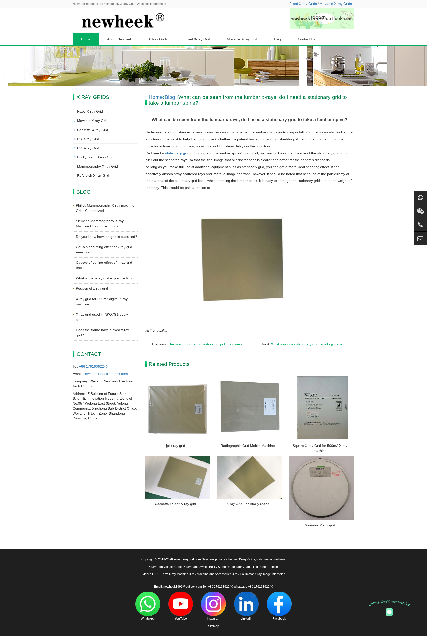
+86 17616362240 (93, 366)
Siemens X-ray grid (320, 525)
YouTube (181, 618)
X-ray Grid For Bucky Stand (247, 504)
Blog (277, 39)
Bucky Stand (217, 567)
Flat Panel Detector (266, 567)
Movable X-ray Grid (242, 39)
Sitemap (213, 626)
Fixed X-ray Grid (197, 39)
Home (85, 39)
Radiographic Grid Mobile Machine (248, 446)
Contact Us (306, 39)
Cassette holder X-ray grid (175, 504)
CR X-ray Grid (88, 148)
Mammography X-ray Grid (97, 166)
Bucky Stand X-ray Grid (95, 157)
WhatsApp (148, 618)
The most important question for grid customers (205, 344)
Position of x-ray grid (92, 288)
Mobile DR (149, 574)
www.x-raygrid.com (187, 559)
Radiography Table (239, 567)
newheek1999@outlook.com (105, 374)
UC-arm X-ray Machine (172, 574)
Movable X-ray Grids (336, 4)
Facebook (279, 618)
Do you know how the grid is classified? (106, 237)
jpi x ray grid (175, 446)
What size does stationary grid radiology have (306, 344)
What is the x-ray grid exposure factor (105, 278)
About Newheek (119, 39)
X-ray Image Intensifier (270, 574)
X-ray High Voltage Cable (166, 567)
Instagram (213, 618)
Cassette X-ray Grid (92, 130)
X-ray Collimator (243, 574)
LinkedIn (246, 618)
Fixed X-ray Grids (303, 4)
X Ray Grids (158, 39)
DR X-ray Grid (88, 139)
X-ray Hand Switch (195, 567)
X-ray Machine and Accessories (210, 574)
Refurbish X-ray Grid (93, 175)
